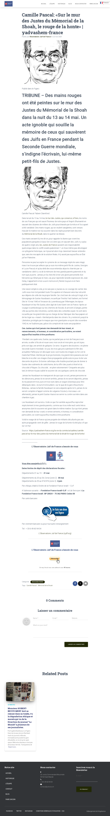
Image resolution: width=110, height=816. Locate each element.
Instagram (28, 811)
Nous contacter (80, 4)
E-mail (79, 776)
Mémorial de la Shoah (45, 585)
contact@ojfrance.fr (47, 787)
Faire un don (10, 799)
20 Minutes (11, 705)
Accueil (43, 4)
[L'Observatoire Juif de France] (8, 3)
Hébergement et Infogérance (95, 811)
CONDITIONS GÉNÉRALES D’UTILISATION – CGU (50, 811)
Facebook (9, 811)
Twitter (18, 811)
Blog (7, 794)
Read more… (12, 747)
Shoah (39, 234)
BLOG (70, 4)
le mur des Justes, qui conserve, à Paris (62, 218)
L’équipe (52, 4)
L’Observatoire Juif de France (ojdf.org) (55, 533)
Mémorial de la (30, 234)
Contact (9, 789)
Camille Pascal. (32, 585)
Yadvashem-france (37, 581)
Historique (61, 4)
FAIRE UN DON (94, 4)
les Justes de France (48, 245)
